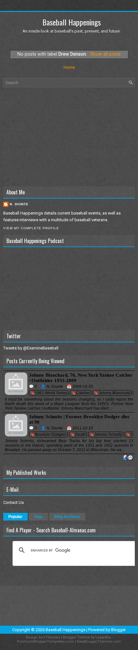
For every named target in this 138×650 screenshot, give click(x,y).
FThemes (52, 637)
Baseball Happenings (71, 22)
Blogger (118, 629)
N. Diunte (19, 204)
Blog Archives (67, 516)
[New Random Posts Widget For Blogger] (128, 458)
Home (69, 67)
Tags (38, 516)
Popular (15, 516)
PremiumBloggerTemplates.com (45, 641)
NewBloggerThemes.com (99, 641)
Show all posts (105, 54)
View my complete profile (31, 228)
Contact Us (13, 502)
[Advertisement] (69, 137)
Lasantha (103, 637)
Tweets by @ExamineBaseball (30, 348)
